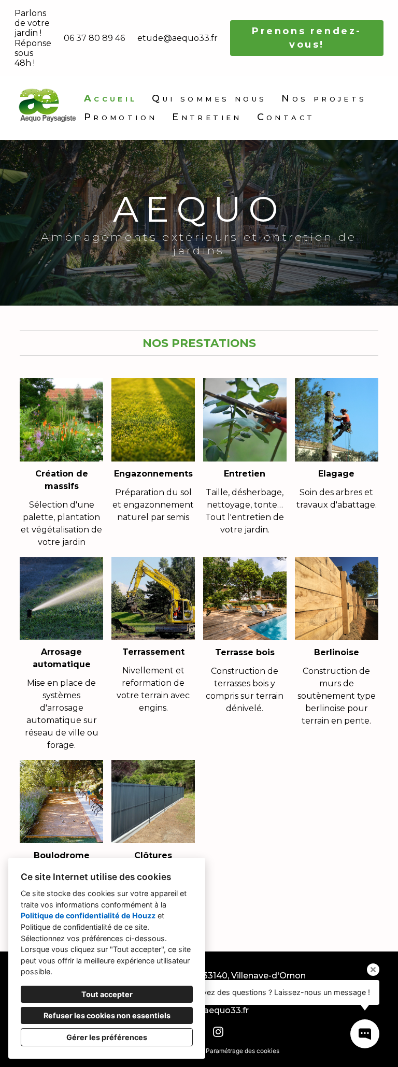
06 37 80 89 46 (94, 38)
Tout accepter (107, 994)
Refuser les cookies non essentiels (107, 1015)
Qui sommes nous (209, 98)
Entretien (207, 117)
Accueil (110, 98)
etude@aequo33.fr (177, 38)
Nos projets (323, 98)
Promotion (121, 117)
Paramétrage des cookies (242, 1051)
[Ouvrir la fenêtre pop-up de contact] (364, 1033)
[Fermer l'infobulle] (373, 969)
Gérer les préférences (106, 1037)
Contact (286, 117)
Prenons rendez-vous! (307, 37)
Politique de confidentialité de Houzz (88, 915)
